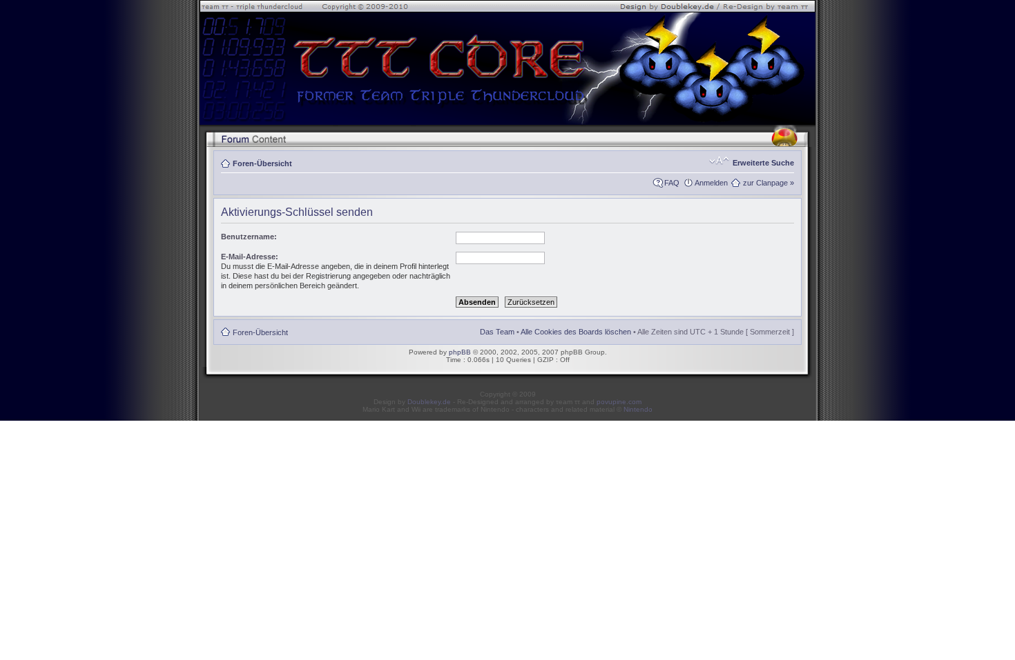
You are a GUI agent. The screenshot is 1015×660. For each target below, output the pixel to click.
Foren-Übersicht (262, 163)
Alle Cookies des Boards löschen (576, 332)
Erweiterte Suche (763, 163)
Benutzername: (249, 236)
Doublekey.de (429, 402)
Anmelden (711, 183)
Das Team (497, 332)
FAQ (671, 183)
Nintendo (638, 409)
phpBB (460, 352)
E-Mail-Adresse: (249, 256)
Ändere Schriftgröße (719, 160)
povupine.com (619, 402)
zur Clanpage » (768, 183)
